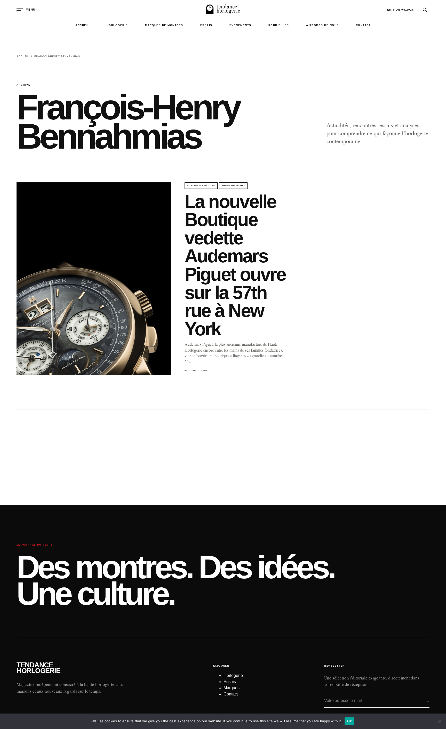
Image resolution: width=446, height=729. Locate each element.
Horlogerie (117, 25)
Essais (206, 25)
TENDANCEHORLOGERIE (38, 668)
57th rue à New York (201, 185)
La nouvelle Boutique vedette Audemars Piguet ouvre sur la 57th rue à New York (235, 265)
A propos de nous (322, 25)
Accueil (82, 25)
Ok (349, 721)
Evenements (240, 25)
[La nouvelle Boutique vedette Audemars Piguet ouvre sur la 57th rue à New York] (94, 279)
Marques (232, 688)
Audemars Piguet (233, 185)
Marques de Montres (164, 25)
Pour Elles (278, 25)
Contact (363, 25)
